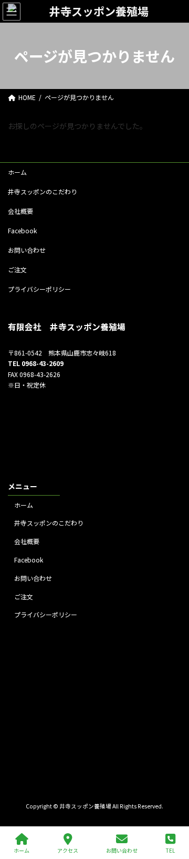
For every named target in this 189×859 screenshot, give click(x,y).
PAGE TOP (172, 811)
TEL (170, 850)
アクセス (67, 850)
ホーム (17, 171)
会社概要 (20, 210)
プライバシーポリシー (39, 288)
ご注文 (17, 269)
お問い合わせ (27, 249)
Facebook (22, 230)
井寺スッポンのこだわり (42, 191)
